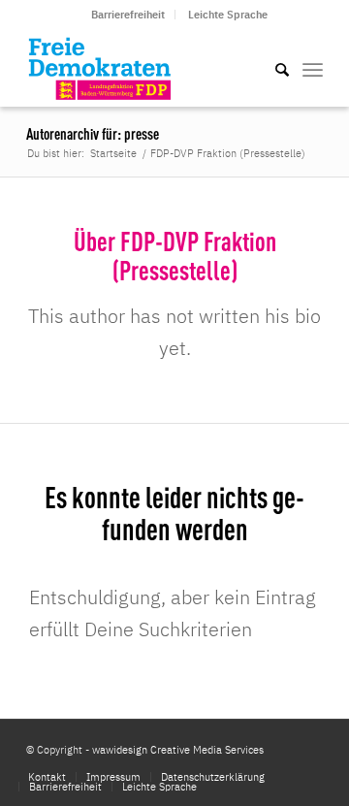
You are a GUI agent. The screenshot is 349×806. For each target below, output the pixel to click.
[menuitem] (128, 14)
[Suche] (272, 68)
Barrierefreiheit (128, 14)
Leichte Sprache (228, 14)
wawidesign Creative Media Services (178, 750)
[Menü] (312, 68)
